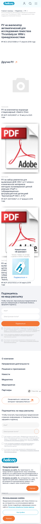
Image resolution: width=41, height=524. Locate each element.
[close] (39, 391)
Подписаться (20, 323)
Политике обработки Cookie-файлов (21, 507)
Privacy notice (34, 391)
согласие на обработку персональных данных (20, 334)
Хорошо (32, 488)
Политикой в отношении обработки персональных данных (21, 341)
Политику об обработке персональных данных (21, 331)
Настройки (21, 512)
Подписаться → (20, 277)
